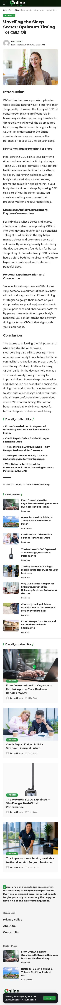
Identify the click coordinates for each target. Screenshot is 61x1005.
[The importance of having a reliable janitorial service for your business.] (11, 571)
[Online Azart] (17, 3)
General (25, 615)
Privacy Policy (12, 999)
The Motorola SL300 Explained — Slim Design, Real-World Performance (38, 552)
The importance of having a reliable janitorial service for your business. (39, 569)
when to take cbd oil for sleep (32, 484)
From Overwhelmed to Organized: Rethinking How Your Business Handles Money (26, 430)
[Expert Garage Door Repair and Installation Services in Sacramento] (11, 625)
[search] (55, 3)
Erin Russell (16, 41)
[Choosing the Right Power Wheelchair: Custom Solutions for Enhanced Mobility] (11, 608)
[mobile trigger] (5, 3)
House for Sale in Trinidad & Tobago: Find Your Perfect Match (36, 520)
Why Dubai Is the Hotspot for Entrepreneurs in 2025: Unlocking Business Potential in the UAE (28, 467)
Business (9, 15)
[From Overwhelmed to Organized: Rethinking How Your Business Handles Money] (11, 504)
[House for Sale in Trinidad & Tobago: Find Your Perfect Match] (11, 521)
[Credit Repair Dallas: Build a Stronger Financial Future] (11, 539)
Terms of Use (29, 999)
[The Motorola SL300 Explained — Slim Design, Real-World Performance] (11, 553)
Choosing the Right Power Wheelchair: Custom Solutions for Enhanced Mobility (38, 607)
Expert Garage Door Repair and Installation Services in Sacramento (38, 624)
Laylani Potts (16, 698)
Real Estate (26, 528)
